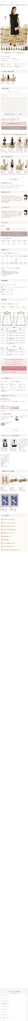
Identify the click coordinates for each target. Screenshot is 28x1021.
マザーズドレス (5, 1006)
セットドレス (4, 1009)
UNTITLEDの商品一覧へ (14, 179)
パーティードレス (5, 995)
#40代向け (17, 185)
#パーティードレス (7, 185)
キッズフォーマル (5, 1017)
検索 (4, 2)
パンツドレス (4, 998)
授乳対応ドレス (5, 1003)
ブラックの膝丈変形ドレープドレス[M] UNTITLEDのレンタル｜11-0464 (14, 2)
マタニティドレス (5, 1000)
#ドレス (2, 185)
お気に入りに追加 (15, 128)
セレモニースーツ (5, 1014)
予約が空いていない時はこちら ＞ (14, 91)
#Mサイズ (21, 185)
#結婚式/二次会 (10, 187)
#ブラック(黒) (15, 187)
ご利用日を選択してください (14, 123)
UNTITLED (7, 56)
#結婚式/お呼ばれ (4, 187)
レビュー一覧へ (14, 430)
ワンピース (4, 1012)
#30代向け (13, 185)
